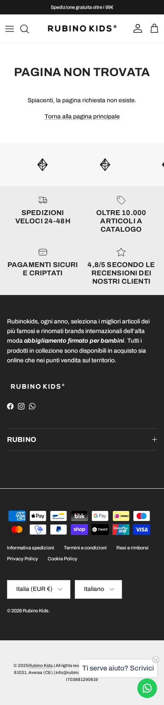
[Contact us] (147, 688)
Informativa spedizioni (30, 547)
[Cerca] (28, 28)
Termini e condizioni (85, 547)
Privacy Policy (22, 558)
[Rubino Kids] (82, 28)
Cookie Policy (62, 558)
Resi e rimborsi (132, 547)
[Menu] (9, 28)
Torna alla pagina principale (82, 116)
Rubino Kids (36, 610)
